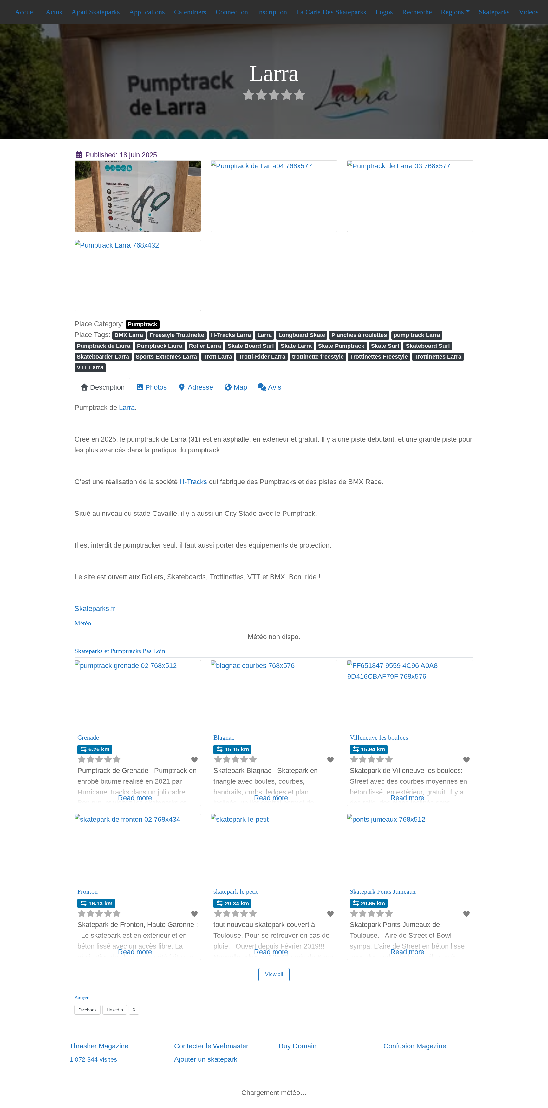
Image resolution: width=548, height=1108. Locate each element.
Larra (265, 335)
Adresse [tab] (200, 387)
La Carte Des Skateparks (331, 12)
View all (274, 974)
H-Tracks (193, 482)
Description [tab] (107, 387)
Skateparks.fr (95, 608)
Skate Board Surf (251, 345)
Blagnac (223, 737)
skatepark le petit (235, 891)
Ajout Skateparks (95, 12)
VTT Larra (90, 367)
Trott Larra (218, 356)
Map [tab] (240, 387)
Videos (528, 12)
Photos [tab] (156, 387)
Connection (232, 12)
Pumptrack (142, 324)
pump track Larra (417, 335)
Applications (147, 12)
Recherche (417, 12)
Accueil (26, 12)
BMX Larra (128, 335)
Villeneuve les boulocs (379, 737)
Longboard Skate (301, 335)
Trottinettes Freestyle (379, 356)
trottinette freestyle (318, 356)
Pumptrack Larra (159, 345)
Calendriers (190, 12)
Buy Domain (297, 1046)
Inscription (272, 12)
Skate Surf (385, 345)
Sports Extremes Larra (166, 356)
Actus (54, 12)
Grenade (88, 737)
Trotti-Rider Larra (262, 356)
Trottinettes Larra (437, 356)
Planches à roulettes (359, 335)
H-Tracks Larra (231, 335)
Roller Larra (205, 345)
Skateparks (494, 12)
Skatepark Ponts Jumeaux (383, 891)
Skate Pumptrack (341, 345)
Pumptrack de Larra (103, 345)
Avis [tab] (274, 387)
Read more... (138, 798)
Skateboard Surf (428, 345)
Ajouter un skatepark (205, 1059)
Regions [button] (452, 12)
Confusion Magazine (414, 1046)
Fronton (87, 891)
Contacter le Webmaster (211, 1046)
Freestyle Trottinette (177, 335)
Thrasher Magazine (98, 1046)
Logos (384, 12)
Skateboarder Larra (103, 356)
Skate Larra (296, 345)
